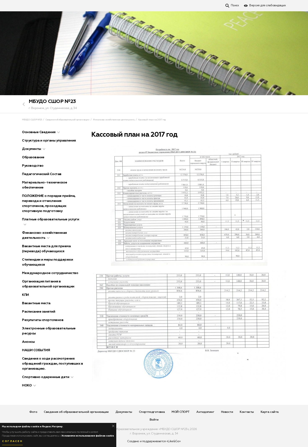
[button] (58, 132)
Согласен (12, 441)
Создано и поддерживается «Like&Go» (154, 441)
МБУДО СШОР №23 (52, 101)
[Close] (113, 426)
